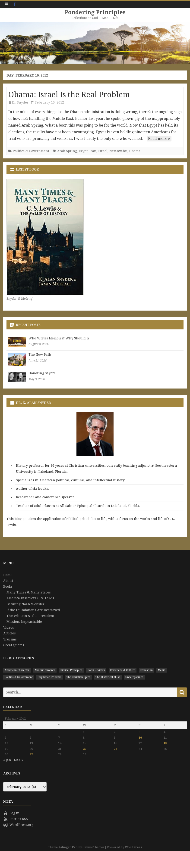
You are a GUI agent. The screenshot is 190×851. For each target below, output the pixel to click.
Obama (134, 151)
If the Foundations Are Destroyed (33, 610)
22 (84, 748)
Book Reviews (96, 670)
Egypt (83, 151)
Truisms (10, 639)
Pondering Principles (95, 12)
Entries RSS (19, 819)
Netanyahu (118, 151)
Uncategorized (134, 677)
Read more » (159, 138)
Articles (9, 633)
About (8, 581)
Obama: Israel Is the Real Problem (69, 94)
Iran (92, 151)
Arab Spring (67, 151)
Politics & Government (31, 151)
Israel (103, 151)
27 (31, 754)
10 (140, 737)
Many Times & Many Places (28, 592)
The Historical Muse (107, 677)
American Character (17, 670)
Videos (8, 627)
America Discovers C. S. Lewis (30, 598)
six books (40, 488)
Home (8, 575)
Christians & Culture (122, 670)
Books (8, 586)
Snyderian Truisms (49, 677)
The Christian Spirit (78, 677)
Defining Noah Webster (25, 604)
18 (165, 743)
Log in (14, 813)
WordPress (133, 847)
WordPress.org (21, 825)
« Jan (7, 760)
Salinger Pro (68, 847)
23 (115, 748)
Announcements (45, 670)
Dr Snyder (20, 102)
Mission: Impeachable (24, 621)
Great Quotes (13, 645)
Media (161, 670)
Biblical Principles (71, 670)
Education (146, 670)
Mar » (18, 760)
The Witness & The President (30, 616)
